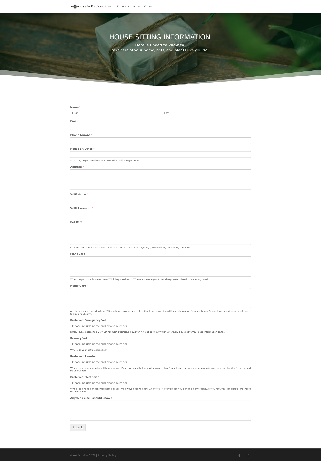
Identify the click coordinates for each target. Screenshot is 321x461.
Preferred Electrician (84, 377)
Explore (121, 6)
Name (75, 107)
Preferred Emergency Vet (88, 320)
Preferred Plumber (83, 356)
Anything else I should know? (91, 398)
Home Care (79, 285)
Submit (78, 427)
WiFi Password (81, 208)
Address (77, 166)
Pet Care (76, 222)
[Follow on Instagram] (247, 455)
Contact (149, 6)
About (137, 6)
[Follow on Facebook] (239, 455)
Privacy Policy (107, 455)
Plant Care (77, 253)
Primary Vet (78, 338)
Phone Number (81, 135)
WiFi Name (79, 194)
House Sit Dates (82, 148)
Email (74, 121)
